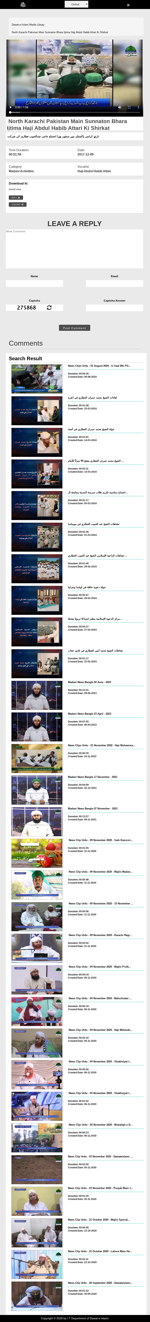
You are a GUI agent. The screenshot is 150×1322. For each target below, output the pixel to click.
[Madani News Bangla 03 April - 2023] (36, 727)
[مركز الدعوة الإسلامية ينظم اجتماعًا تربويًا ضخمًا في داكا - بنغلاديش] (36, 632)
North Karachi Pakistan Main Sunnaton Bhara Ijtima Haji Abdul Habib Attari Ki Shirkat (60, 32)
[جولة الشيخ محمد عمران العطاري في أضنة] (36, 442)
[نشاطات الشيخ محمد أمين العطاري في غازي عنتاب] (36, 663)
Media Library (37, 24)
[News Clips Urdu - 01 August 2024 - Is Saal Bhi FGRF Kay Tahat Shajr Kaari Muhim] (36, 379)
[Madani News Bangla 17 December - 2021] (36, 790)
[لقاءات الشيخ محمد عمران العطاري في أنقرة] (36, 410)
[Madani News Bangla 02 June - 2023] (36, 695)
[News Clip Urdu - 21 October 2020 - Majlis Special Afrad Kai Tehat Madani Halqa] (36, 1232)
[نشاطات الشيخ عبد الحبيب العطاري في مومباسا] (36, 537)
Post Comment (74, 328)
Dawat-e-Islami (20, 24)
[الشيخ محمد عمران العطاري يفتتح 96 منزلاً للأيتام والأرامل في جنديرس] (36, 474)
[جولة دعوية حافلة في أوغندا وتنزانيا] (36, 600)
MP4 (15, 198)
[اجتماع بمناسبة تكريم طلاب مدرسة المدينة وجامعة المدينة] (36, 505)
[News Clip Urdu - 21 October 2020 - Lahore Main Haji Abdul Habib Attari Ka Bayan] (36, 1264)
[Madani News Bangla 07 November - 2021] (36, 821)
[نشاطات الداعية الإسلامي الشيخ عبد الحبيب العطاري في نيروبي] (36, 568)
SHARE (16, 204)
